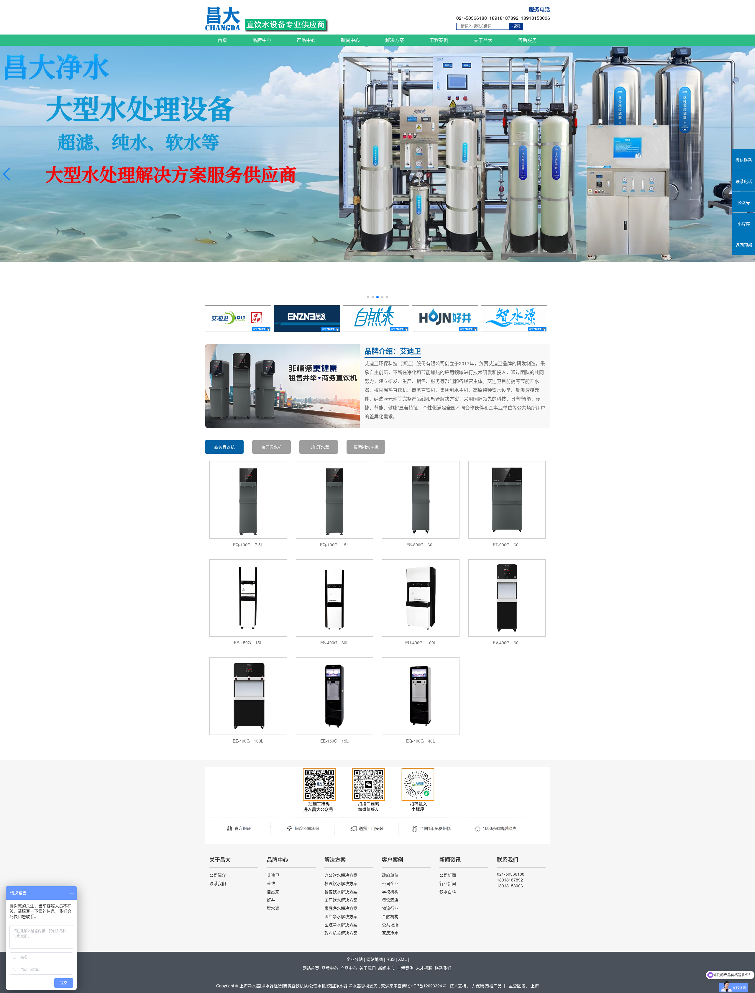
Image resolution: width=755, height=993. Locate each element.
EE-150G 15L (334, 741)
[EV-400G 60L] (507, 597)
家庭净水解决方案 (340, 908)
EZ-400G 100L (248, 741)
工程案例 (438, 40)
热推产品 (493, 986)
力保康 (478, 986)
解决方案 (394, 40)
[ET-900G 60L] (507, 499)
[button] (368, 297)
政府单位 (390, 875)
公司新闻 (447, 875)
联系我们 (217, 883)
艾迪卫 (273, 875)
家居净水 (390, 933)
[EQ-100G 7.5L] (248, 499)
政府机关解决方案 (340, 933)
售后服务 (527, 40)
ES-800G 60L (420, 545)
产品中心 (306, 40)
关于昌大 (483, 40)
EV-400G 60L (507, 642)
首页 (222, 40)
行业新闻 (447, 883)
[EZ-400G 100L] (248, 695)
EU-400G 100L (420, 642)
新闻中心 (350, 40)
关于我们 (367, 968)
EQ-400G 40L (420, 741)
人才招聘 (424, 968)
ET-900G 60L (507, 545)
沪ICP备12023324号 (427, 986)
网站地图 (374, 959)
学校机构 (390, 891)
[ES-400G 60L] (334, 597)
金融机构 (390, 916)
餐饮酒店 (390, 900)
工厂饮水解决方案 (340, 900)
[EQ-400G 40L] (420, 695)
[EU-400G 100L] (420, 597)
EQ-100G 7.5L (248, 545)
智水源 (273, 908)
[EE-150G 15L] (334, 695)
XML (402, 959)
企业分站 (354, 959)
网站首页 (311, 968)
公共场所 (390, 925)
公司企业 (390, 883)
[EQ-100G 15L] (334, 499)
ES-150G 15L (248, 642)
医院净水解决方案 (340, 925)
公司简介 (217, 875)
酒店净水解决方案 (340, 916)
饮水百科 (447, 891)
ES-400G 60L (334, 642)
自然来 (273, 891)
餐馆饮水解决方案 (340, 891)
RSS (390, 959)
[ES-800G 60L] (420, 499)
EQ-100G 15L (334, 545)
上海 (535, 986)
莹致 (271, 883)
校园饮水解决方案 (340, 883)
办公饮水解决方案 (340, 875)
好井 (271, 900)
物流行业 (390, 908)
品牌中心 (261, 40)
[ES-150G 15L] (248, 597)
